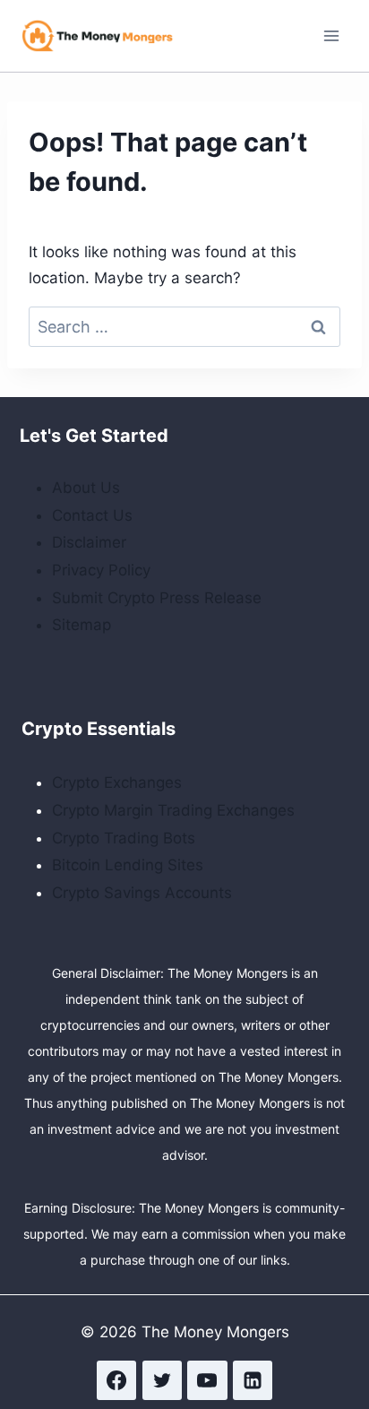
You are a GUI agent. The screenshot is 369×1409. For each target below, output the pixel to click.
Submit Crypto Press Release (157, 598)
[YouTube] (207, 1380)
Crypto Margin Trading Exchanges (173, 810)
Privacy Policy (101, 570)
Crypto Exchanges (117, 782)
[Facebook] (116, 1380)
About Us (86, 488)
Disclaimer (89, 542)
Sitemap (81, 625)
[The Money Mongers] (97, 35)
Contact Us (92, 515)
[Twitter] (162, 1380)
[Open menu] (331, 35)
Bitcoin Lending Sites (127, 865)
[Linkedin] (252, 1380)
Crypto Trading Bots (123, 838)
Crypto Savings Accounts (142, 893)
